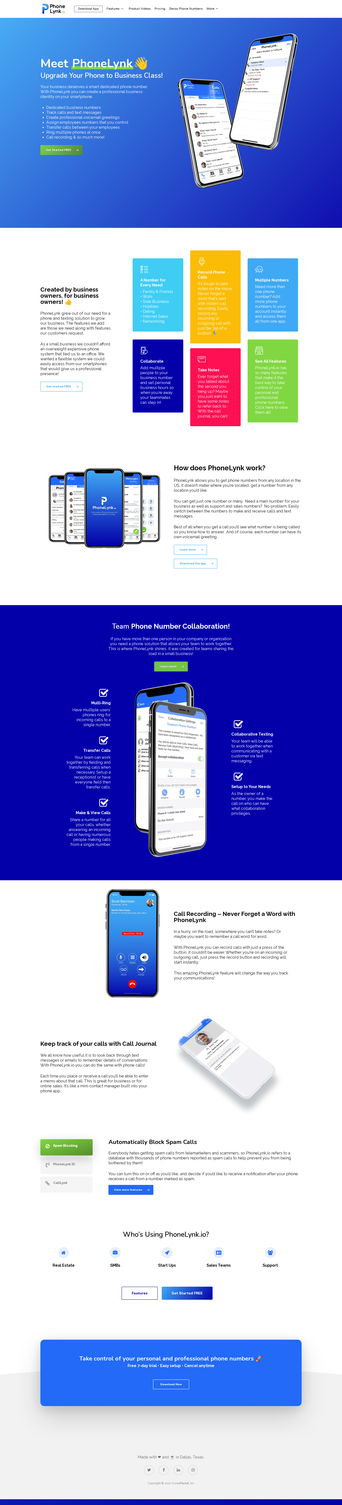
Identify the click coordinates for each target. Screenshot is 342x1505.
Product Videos (140, 8)
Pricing (160, 8)
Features (113, 8)
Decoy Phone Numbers (186, 8)
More (210, 8)
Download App (88, 8)
